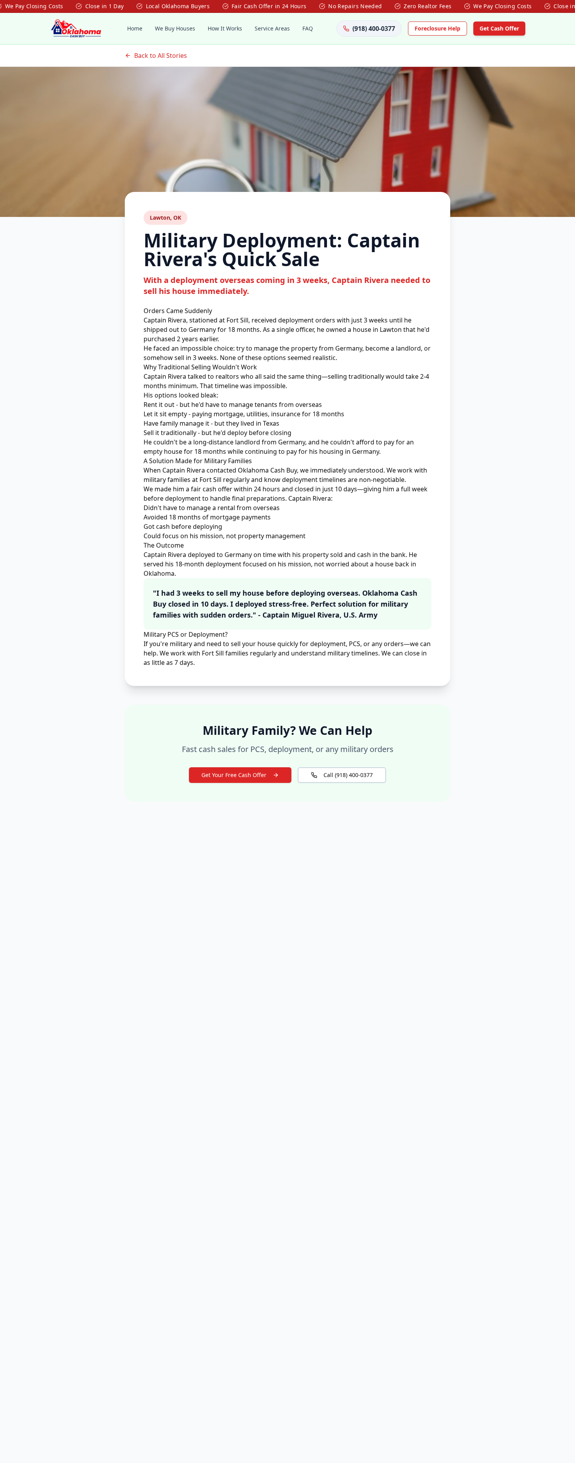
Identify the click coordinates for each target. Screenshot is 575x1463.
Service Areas (272, 28)
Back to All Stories (160, 55)
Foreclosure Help (437, 28)
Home (134, 28)
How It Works (225, 28)
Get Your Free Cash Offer (233, 775)
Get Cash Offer (499, 28)
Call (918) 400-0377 (348, 775)
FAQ (307, 28)
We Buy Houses (175, 28)
